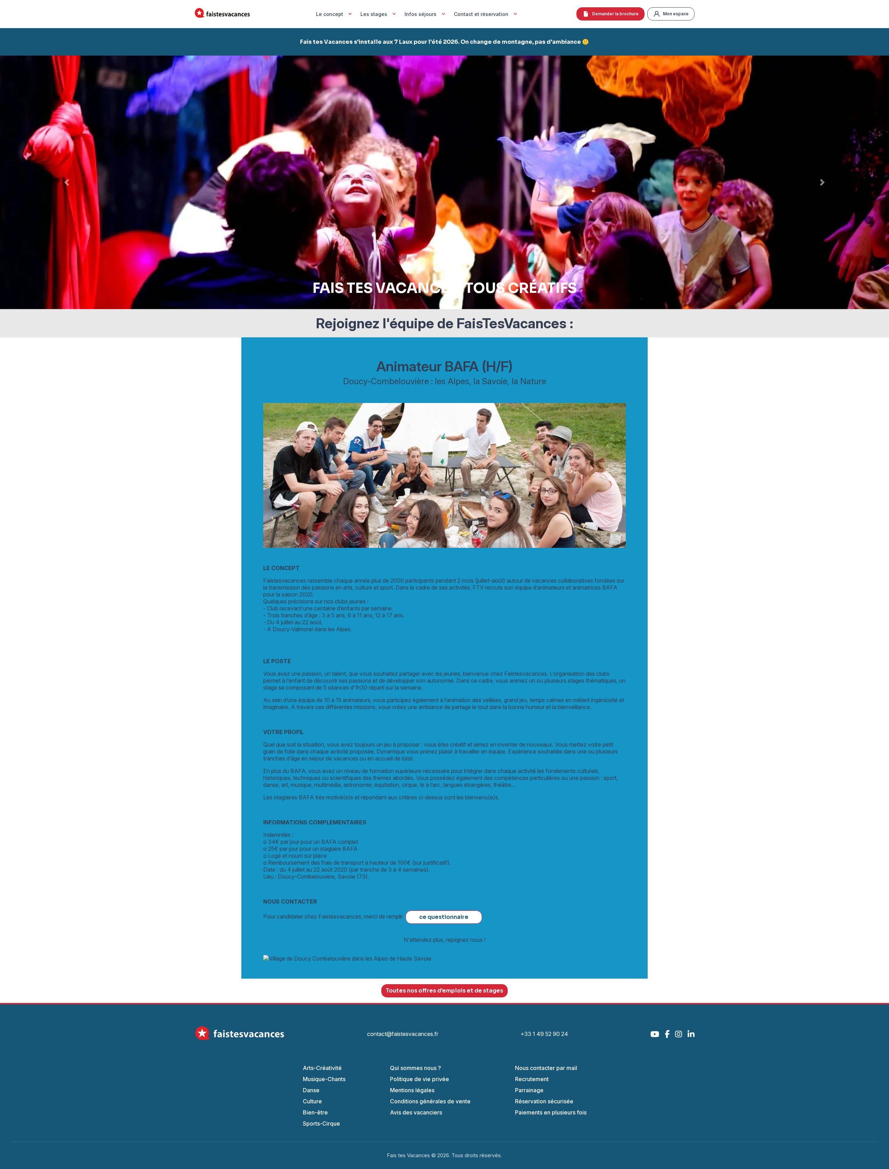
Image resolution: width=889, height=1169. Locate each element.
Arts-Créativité (322, 1067)
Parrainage (529, 1090)
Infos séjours (421, 14)
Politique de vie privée (419, 1079)
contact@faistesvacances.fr (402, 1033)
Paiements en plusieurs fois (551, 1112)
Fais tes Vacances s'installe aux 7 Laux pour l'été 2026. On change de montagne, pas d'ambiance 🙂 (444, 42)
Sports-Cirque (321, 1123)
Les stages (373, 14)
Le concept (329, 14)
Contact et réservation (481, 14)
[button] (66, 182)
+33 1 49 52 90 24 (544, 1033)
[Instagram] (678, 1034)
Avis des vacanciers (416, 1112)
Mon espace (676, 13)
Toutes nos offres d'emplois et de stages (444, 990)
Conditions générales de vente (430, 1101)
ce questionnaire (443, 917)
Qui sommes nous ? (415, 1067)
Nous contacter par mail (546, 1067)
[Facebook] (667, 1034)
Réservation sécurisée (544, 1101)
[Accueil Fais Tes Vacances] (222, 14)
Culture (312, 1101)
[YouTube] (654, 1034)
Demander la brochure (615, 13)
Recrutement (532, 1079)
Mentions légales (412, 1090)
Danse (311, 1090)
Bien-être (315, 1112)
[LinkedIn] (691, 1034)
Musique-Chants (324, 1079)
